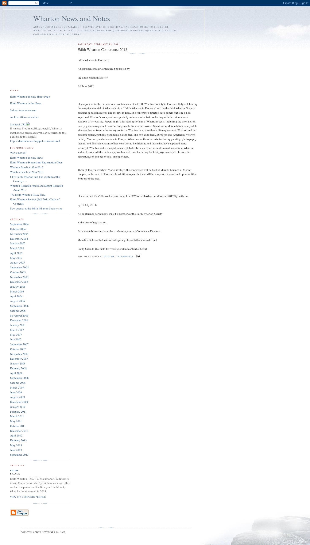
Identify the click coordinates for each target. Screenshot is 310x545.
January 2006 (18, 286)
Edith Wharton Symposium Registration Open (36, 162)
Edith (14, 470)
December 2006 (19, 320)
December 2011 (19, 431)
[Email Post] (137, 256)
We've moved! (18, 153)
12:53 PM (109, 256)
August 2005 (17, 262)
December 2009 (19, 402)
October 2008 (18, 383)
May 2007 (16, 335)
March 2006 (17, 291)
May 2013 (16, 445)
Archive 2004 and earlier (24, 117)
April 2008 (16, 373)
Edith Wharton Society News (26, 157)
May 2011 (16, 421)
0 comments (125, 256)
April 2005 (16, 253)
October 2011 (18, 426)
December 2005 (19, 282)
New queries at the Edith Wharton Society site (36, 208)
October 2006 (18, 311)
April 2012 (16, 435)
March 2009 (17, 387)
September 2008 (19, 378)
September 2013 (19, 455)
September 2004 (19, 224)
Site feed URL (18, 124)
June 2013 (16, 450)
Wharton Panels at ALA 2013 (26, 167)
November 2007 (19, 354)
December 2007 (19, 358)
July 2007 (16, 339)
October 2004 (18, 229)
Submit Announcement (23, 110)
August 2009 (17, 397)
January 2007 (18, 325)
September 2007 (19, 344)
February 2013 (18, 440)
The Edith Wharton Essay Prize (28, 195)
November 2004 (19, 234)
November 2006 (19, 315)
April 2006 (16, 296)
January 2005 (18, 243)
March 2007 (17, 330)
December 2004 (19, 239)
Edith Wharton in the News (25, 103)
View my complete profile (28, 496)
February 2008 (18, 368)
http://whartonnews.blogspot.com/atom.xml (35, 141)
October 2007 (18, 349)
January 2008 (18, 363)
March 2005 (17, 248)
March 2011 (17, 416)
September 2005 (19, 267)
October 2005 (18, 272)
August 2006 (17, 301)
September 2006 (19, 306)
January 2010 (18, 407)
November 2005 (19, 277)
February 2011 (18, 411)
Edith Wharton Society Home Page (30, 96)
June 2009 (16, 392)
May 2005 (16, 258)
